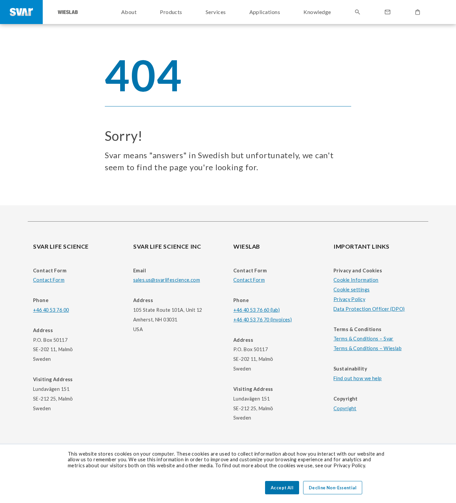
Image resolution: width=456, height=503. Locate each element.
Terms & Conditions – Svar (363, 338)
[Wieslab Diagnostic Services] (67, 12)
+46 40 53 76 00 (51, 310)
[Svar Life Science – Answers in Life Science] (21, 12)
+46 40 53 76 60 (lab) (256, 310)
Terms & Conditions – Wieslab (367, 348)
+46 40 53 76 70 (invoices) (262, 319)
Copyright (345, 408)
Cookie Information (356, 280)
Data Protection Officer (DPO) (369, 309)
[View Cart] (417, 12)
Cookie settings (351, 289)
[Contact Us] (387, 12)
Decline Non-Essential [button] (333, 487)
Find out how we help (357, 378)
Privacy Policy (349, 299)
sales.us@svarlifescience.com (166, 280)
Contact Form (48, 280)
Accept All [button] (282, 487)
